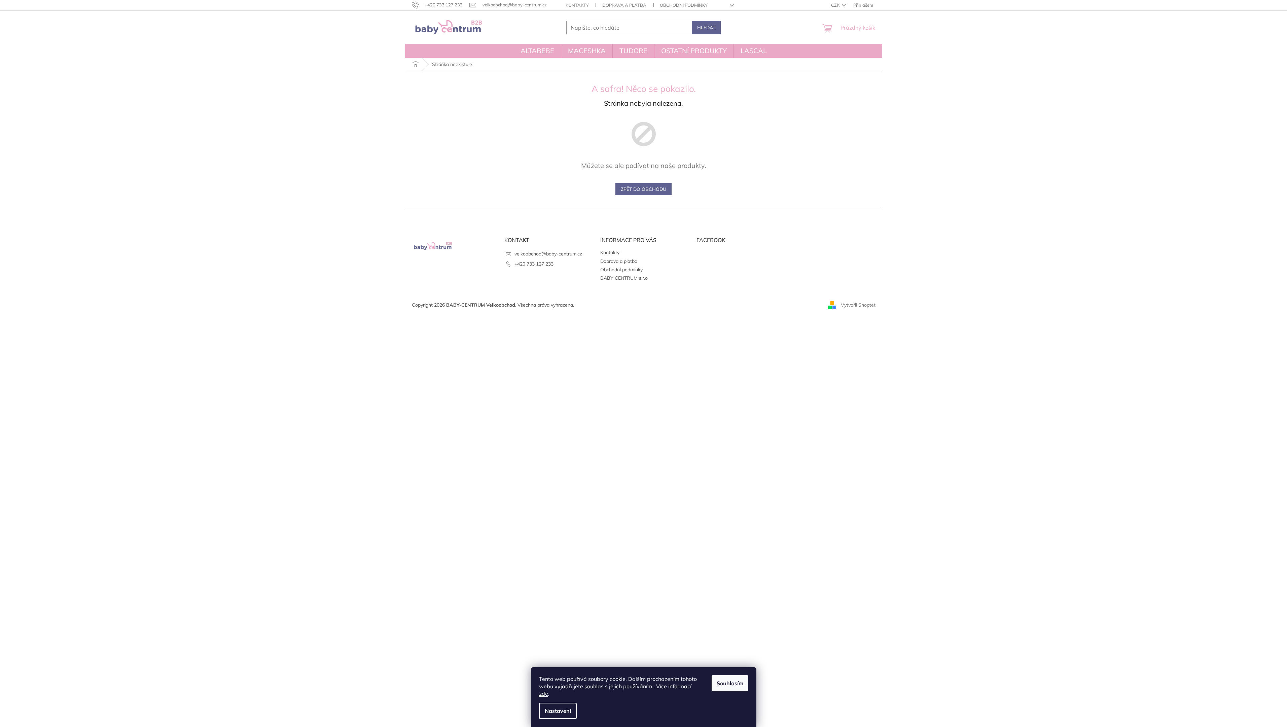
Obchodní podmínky (684, 5)
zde (543, 693)
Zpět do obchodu (643, 189)
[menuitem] (537, 51)
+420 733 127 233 (533, 264)
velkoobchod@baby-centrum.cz (548, 254)
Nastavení (558, 710)
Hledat (706, 28)
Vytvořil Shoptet (858, 305)
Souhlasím (730, 683)
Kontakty (577, 5)
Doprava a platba (624, 5)
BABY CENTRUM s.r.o (624, 278)
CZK (836, 5)
